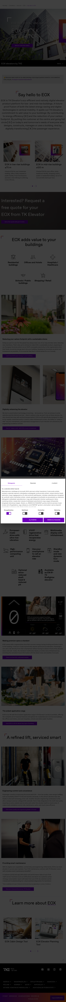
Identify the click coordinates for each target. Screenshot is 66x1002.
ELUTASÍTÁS (32, 520)
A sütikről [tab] (54, 483)
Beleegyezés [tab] (11, 483)
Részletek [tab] (33, 483)
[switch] (25, 513)
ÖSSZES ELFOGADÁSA (53, 520)
